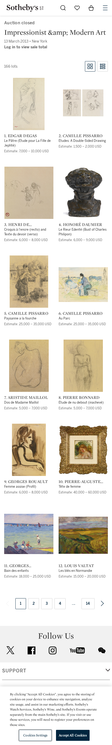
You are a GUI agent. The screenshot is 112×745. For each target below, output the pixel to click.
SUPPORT (14, 671)
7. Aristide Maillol (26, 397)
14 (88, 603)
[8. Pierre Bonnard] (83, 366)
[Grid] (90, 66)
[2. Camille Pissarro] (83, 104)
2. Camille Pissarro (81, 135)
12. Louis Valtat (76, 565)
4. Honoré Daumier (80, 224)
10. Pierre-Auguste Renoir (80, 481)
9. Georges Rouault (26, 481)
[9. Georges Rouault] (29, 450)
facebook (31, 650)
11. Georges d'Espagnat (16, 565)
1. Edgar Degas (20, 135)
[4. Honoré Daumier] (83, 193)
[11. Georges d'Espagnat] (28, 534)
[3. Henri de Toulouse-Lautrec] (28, 193)
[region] (56, 715)
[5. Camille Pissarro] (29, 281)
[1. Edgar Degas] (29, 104)
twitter (10, 650)
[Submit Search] (63, 7)
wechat (101, 650)
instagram (53, 650)
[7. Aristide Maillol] (29, 366)
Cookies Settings (35, 735)
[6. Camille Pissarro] (83, 284)
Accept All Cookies (72, 735)
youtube (77, 650)
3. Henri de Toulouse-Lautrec (26, 224)
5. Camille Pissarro (26, 313)
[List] (102, 66)
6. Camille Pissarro (81, 313)
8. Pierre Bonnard (79, 397)
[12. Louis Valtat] (83, 535)
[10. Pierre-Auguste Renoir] (83, 450)
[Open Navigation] (105, 8)
